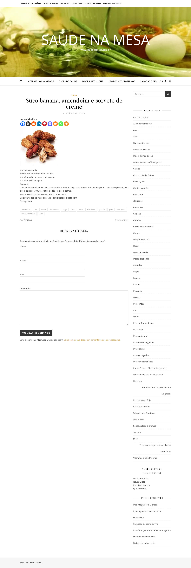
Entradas (137, 265)
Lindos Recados (140, 478)
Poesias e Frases (141, 485)
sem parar (121, 209)
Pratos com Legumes (143, 342)
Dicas (135, 245)
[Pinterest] (44, 123)
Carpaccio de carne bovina (145, 523)
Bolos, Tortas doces (143, 155)
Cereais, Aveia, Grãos (30, 3)
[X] (28, 123)
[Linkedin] (39, 123)
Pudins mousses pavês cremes (148, 374)
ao (36, 209)
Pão (135, 310)
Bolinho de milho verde (144, 543)
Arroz (136, 130)
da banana (54, 209)
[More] (66, 123)
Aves (135, 136)
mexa (81, 209)
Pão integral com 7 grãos (145, 504)
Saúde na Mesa (95, 39)
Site (22, 274)
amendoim (26, 209)
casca (43, 209)
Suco (74, 95)
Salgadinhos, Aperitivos (144, 413)
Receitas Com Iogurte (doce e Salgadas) (156, 390)
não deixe (91, 209)
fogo (65, 209)
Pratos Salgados (141, 355)
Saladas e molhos (112, 3)
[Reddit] (33, 123)
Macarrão (137, 290)
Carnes (136, 168)
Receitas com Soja (142, 400)
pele (111, 209)
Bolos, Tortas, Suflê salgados (147, 162)
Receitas (137, 381)
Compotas (138, 207)
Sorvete (137, 432)
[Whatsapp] (60, 123)
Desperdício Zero (141, 239)
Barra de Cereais (141, 143)
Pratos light (138, 348)
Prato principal (140, 335)
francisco (28, 220)
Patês (136, 316)
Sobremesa (138, 419)
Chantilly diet (139, 181)
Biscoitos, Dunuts (141, 149)
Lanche (136, 284)
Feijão (136, 271)
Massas (137, 297)
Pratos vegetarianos (90, 3)
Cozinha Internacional (143, 226)
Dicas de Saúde (50, 3)
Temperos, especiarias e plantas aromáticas (155, 448)
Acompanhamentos (142, 123)
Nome (24, 246)
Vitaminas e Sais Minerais (145, 457)
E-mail (24, 260)
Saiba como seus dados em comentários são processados (92, 339)
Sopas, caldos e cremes (144, 425)
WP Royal (37, 562)
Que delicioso (139, 488)
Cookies (137, 213)
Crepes (136, 233)
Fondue (136, 278)
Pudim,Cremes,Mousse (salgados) (149, 368)
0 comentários (121, 220)
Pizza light (138, 329)
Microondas (138, 303)
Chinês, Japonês (140, 188)
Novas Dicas (139, 481)
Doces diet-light (68, 3)
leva (72, 209)
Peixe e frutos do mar (143, 323)
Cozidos (137, 220)
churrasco (138, 200)
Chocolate (138, 194)
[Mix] (55, 123)
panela (102, 209)
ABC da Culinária (140, 117)
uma (41, 213)
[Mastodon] (50, 123)
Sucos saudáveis (28, 213)
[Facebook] (22, 123)
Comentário (25, 288)
